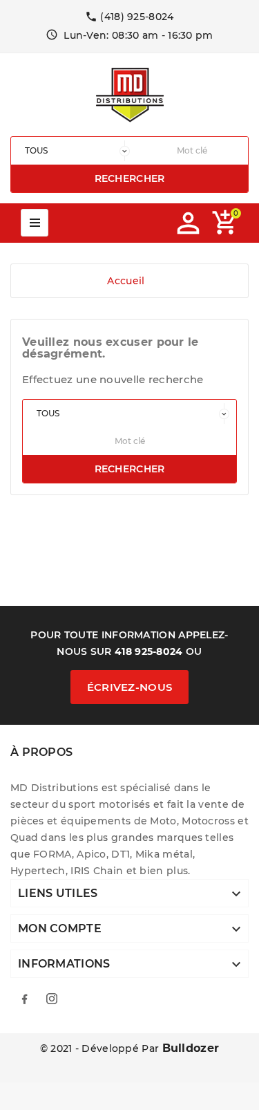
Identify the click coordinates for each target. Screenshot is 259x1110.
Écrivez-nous (130, 687)
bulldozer (191, 1048)
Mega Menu (34, 223)
